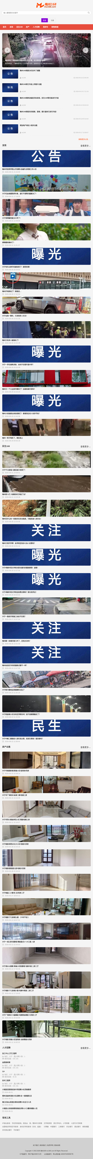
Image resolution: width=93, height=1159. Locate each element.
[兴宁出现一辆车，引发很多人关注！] (46, 313)
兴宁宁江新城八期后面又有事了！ (14, 470)
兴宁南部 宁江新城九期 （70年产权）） (16, 917)
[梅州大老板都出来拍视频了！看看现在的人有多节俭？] (46, 411)
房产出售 (6, 747)
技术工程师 (6, 1080)
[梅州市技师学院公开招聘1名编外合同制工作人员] (46, 166)
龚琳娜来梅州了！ (8, 242)
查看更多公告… (84, 139)
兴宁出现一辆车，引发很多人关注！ (15, 316)
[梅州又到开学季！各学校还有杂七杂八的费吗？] (46, 541)
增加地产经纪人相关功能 (28, 125)
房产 (27, 27)
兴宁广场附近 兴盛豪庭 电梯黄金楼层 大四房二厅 (19, 1015)
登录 (44, 20)
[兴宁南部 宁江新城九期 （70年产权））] (46, 915)
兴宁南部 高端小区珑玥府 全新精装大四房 (17, 1039)
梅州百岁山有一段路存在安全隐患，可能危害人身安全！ (22, 519)
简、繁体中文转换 (35, 1123)
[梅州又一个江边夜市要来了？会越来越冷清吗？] (46, 386)
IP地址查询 (6, 1123)
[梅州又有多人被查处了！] (46, 338)
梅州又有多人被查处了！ (11, 340)
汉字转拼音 (48, 1123)
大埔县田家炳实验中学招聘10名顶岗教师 (16, 1089)
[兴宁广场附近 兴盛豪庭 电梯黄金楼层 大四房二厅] (46, 1012)
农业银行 (69, 1127)
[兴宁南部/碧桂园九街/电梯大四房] (46, 866)
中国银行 (53, 1127)
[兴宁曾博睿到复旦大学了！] (46, 215)
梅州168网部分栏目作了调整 (30, 70)
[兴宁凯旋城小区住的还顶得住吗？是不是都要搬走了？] (46, 712)
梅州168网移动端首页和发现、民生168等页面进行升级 (39, 98)
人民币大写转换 (76, 1123)
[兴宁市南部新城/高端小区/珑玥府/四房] (46, 768)
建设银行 (77, 1127)
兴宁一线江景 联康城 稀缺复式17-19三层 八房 (18, 942)
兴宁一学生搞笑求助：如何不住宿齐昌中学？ (18, 364)
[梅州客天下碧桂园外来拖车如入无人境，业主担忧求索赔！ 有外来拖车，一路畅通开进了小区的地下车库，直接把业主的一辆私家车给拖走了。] (46, 67)
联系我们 (43, 1145)
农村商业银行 (7, 1130)
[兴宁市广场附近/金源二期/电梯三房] (46, 792)
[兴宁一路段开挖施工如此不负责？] (46, 614)
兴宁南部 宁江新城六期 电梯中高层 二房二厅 (18, 990)
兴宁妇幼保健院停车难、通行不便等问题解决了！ (19, 194)
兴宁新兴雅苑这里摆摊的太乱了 (13, 690)
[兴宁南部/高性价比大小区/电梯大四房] (46, 841)
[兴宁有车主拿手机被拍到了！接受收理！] (46, 264)
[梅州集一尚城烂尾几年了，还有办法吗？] (46, 638)
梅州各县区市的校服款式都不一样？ (15, 665)
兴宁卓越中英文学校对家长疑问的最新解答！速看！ (20, 568)
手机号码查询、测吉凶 (20, 1123)
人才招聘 (36, 27)
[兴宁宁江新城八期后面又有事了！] (46, 467)
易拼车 (45, 27)
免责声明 (50, 1145)
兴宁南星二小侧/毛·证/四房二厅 (13, 893)
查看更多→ (86, 146)
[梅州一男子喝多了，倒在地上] (46, 435)
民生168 (19, 27)
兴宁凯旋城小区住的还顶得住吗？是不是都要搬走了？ (21, 714)
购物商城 (54, 27)
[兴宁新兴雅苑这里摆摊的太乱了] (46, 687)
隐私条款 (57, 1145)
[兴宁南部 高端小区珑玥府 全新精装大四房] (46, 1037)
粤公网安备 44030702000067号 (63, 1154)
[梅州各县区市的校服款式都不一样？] (46, 663)
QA (3, 1071)
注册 (52, 20)
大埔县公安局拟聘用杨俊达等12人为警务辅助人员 (19, 1108)
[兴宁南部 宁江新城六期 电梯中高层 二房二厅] (46, 988)
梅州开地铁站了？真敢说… (11, 291)
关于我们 (36, 1145)
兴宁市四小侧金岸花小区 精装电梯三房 (16, 819)
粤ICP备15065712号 (34, 1154)
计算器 (46, 1127)
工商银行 (61, 1127)
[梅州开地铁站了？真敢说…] (46, 289)
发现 (11, 27)
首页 (4, 27)
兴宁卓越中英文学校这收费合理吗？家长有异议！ (19, 592)
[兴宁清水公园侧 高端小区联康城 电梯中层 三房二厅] (46, 963)
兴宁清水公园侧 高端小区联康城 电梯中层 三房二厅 (20, 966)
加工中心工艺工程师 (9, 1053)
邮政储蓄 (85, 1127)
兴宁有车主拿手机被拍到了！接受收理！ (16, 267)
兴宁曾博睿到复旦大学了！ (11, 218)
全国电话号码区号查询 (10, 1127)
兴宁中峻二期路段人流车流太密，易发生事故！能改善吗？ (23, 739)
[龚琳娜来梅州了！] (46, 240)
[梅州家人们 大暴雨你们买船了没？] (46, 492)
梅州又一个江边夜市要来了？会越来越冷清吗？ (19, 389)
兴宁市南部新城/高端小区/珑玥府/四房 (15, 771)
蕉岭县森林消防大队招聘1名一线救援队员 (17, 1096)
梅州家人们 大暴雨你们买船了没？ (14, 494)
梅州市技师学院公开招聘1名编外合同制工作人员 (19, 169)
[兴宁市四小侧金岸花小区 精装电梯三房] (46, 817)
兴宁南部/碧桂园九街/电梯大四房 (13, 868)
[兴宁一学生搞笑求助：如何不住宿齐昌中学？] (46, 362)
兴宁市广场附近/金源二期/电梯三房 (14, 795)
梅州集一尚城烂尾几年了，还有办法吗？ (16, 641)
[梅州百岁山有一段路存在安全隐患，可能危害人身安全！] (46, 516)
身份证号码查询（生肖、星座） (31, 1127)
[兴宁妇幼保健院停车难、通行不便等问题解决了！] (46, 191)
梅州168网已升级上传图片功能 (31, 84)
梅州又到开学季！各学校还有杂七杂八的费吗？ (19, 543)
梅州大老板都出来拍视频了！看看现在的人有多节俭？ (21, 413)
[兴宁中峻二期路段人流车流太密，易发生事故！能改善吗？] (46, 736)
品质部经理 (6, 1062)
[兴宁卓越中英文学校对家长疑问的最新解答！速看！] (46, 565)
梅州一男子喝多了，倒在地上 (12, 438)
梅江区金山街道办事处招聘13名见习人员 (16, 1102)
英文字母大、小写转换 (61, 1123)
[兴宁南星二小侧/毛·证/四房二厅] (46, 890)
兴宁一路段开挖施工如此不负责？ (14, 616)
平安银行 (16, 1130)
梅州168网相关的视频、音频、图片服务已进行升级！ (39, 112)
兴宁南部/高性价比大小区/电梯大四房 (15, 844)
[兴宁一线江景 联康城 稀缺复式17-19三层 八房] (46, 939)
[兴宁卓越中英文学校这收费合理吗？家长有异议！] (46, 589)
